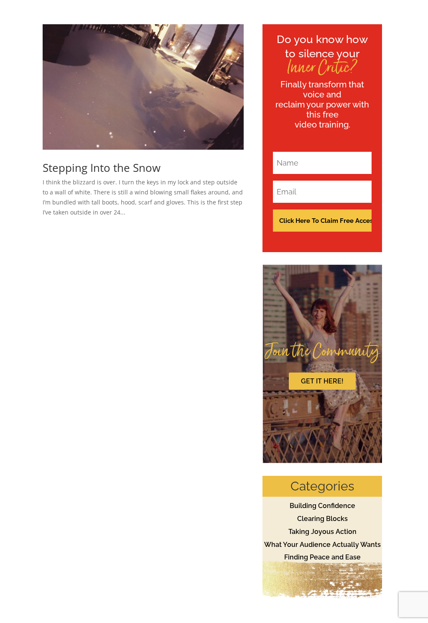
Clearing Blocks (322, 519)
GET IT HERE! (322, 381)
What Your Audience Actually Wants (322, 545)
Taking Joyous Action (322, 532)
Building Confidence (322, 506)
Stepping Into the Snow (101, 167)
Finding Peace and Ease (322, 557)
